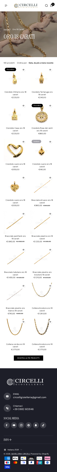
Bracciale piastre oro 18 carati (42, 237)
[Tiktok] (43, 425)
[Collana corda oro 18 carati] (15, 330)
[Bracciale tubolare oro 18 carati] (15, 258)
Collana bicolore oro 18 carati (42, 309)
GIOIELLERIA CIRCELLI (20, 454)
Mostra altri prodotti (28, 358)
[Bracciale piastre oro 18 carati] (41, 222)
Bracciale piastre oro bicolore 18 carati (42, 273)
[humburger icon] (6, 5)
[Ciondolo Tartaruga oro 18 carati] (41, 78)
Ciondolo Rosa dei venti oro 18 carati (42, 129)
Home (6, 29)
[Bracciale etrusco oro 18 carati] (41, 186)
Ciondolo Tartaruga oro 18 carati (42, 93)
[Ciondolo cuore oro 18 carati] (15, 150)
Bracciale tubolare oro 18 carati (15, 273)
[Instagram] (21, 425)
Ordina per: (22, 63)
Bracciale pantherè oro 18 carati (15, 237)
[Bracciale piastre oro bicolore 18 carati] (41, 258)
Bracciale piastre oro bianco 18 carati (15, 309)
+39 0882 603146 (23, 409)
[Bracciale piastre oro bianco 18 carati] (15, 294)
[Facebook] (7, 425)
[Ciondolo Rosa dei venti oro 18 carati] (41, 114)
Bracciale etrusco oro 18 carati (42, 201)
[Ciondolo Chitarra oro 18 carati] (15, 78)
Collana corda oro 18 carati (15, 345)
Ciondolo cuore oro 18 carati (15, 165)
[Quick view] (23, 69)
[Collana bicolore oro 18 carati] (41, 294)
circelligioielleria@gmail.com (29, 397)
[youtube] (14, 425)
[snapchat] (36, 425)
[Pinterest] (29, 425)
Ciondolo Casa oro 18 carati (15, 129)
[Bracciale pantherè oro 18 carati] (15, 222)
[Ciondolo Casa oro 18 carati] (15, 114)
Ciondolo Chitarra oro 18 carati (15, 93)
